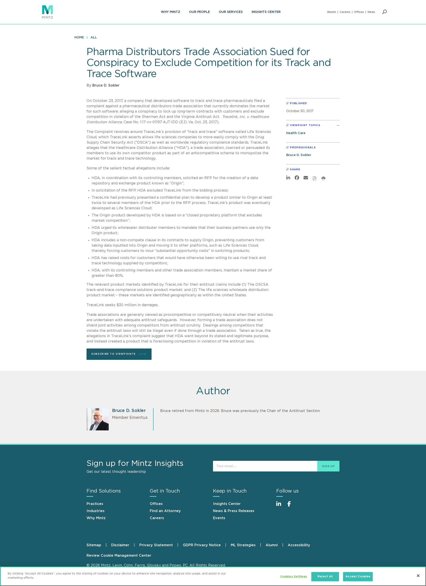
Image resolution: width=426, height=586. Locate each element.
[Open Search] (384, 12)
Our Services (231, 12)
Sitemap (94, 545)
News (371, 12)
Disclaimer (120, 545)
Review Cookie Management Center (119, 555)
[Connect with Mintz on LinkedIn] (280, 506)
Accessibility (299, 545)
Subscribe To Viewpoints (113, 354)
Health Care (296, 133)
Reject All (325, 576)
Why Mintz (170, 12)
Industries (96, 511)
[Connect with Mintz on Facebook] (291, 506)
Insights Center (266, 12)
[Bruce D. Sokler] (98, 419)
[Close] (418, 575)
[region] (213, 576)
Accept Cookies (357, 576)
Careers (345, 12)
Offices (359, 12)
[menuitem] (170, 12)
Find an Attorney (165, 511)
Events (219, 518)
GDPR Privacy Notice (202, 545)
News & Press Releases (233, 511)
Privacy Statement (156, 545)
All (94, 37)
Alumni (331, 12)
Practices (95, 504)
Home (79, 37)
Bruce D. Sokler (106, 85)
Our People (199, 12)
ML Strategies (243, 545)
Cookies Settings (293, 576)
